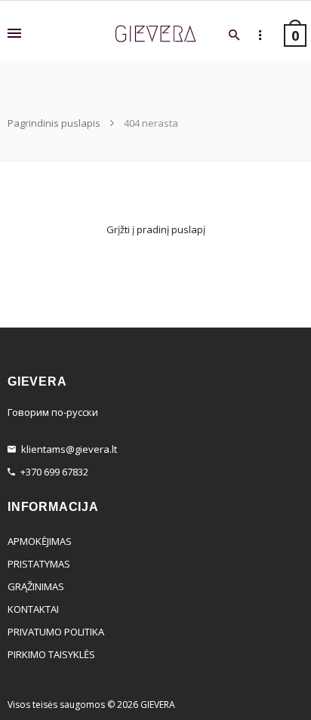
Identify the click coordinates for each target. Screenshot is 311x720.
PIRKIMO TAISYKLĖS (51, 654)
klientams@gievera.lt (69, 449)
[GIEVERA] (155, 34)
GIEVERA (157, 704)
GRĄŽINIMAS (36, 586)
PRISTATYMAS (39, 564)
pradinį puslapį (171, 229)
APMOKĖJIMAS (40, 541)
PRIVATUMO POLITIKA (56, 631)
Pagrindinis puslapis (55, 123)
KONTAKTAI (33, 609)
